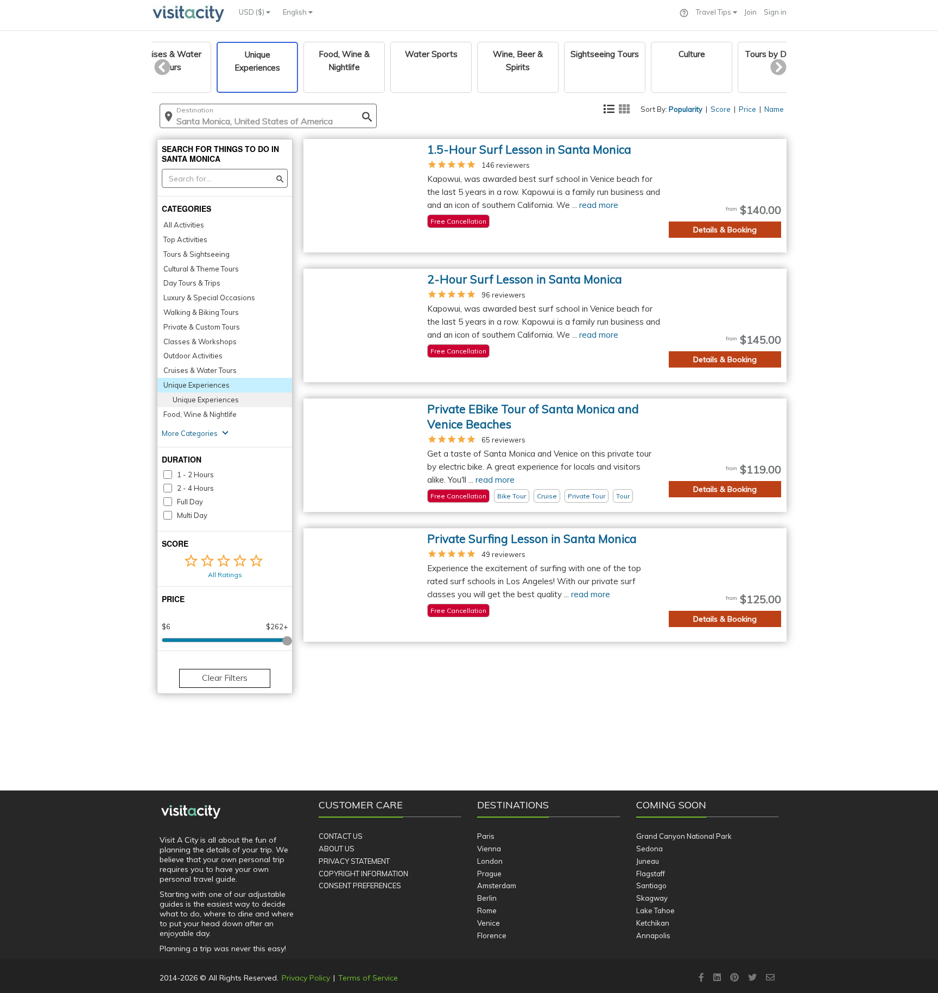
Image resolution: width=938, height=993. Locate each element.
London (490, 861)
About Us (336, 848)
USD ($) (252, 12)
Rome (487, 910)
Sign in (775, 12)
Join (750, 12)
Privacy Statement (354, 861)
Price (747, 109)
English (295, 12)
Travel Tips (714, 12)
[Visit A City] (191, 812)
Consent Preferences (360, 885)
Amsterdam (496, 885)
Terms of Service (368, 978)
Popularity (685, 109)
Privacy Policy (306, 978)
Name (774, 109)
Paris (486, 836)
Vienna (489, 848)
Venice (488, 923)
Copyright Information (363, 873)
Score (721, 109)
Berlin (487, 898)
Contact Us (341, 836)
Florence (491, 935)
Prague (489, 873)
